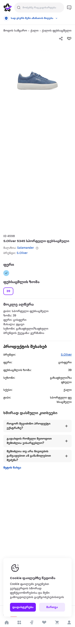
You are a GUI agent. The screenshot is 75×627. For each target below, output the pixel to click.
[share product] (60, 38)
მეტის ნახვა (12, 467)
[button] (31, 622)
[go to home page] (7, 7)
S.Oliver (22, 253)
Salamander (25, 248)
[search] (19, 7)
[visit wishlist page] (44, 622)
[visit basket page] (56, 622)
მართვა (52, 607)
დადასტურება (23, 607)
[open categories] (19, 622)
